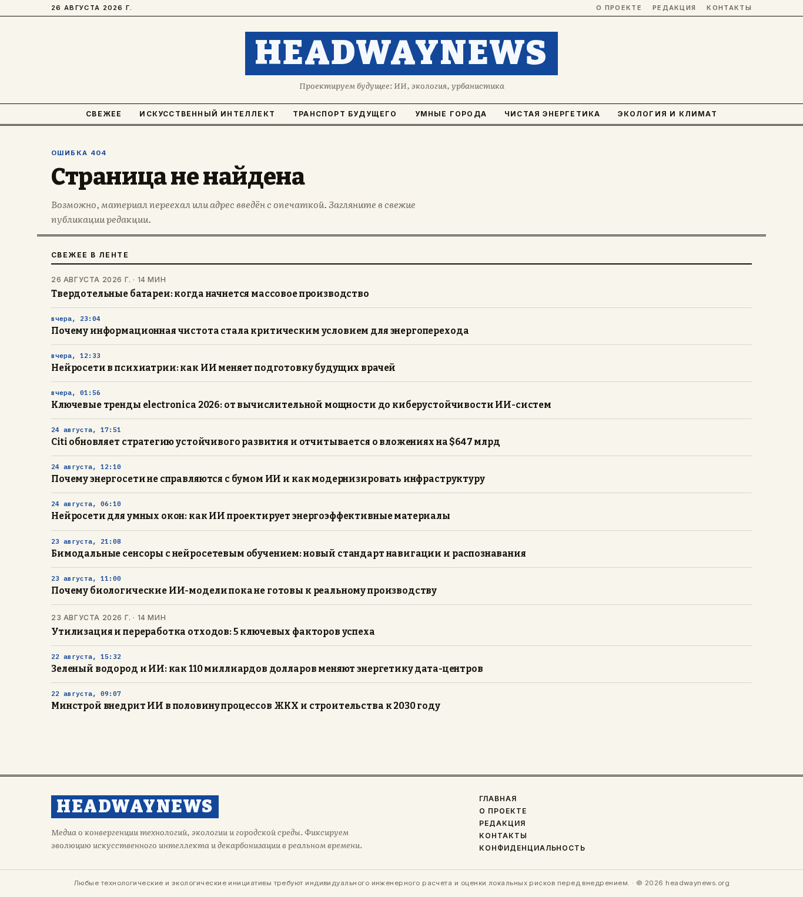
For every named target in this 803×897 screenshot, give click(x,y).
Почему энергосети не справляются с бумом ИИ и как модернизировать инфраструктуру (268, 479)
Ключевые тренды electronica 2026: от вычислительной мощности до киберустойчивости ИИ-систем (301, 405)
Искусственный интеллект (207, 113)
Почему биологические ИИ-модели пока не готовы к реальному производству (244, 590)
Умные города (451, 113)
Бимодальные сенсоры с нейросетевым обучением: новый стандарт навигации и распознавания (288, 553)
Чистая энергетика (552, 113)
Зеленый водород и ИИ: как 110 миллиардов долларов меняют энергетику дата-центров (267, 669)
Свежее (104, 113)
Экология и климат (667, 113)
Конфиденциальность (532, 848)
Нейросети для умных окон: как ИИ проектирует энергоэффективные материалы (250, 516)
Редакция (675, 8)
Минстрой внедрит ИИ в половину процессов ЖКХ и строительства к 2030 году (245, 706)
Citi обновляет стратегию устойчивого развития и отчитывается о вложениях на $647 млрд (275, 442)
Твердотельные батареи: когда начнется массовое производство (210, 294)
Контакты (729, 8)
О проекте (619, 8)
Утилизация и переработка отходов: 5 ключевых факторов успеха (213, 632)
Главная (498, 798)
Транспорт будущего (345, 113)
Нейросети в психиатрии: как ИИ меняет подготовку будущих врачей (223, 368)
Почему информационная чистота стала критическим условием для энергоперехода (260, 331)
